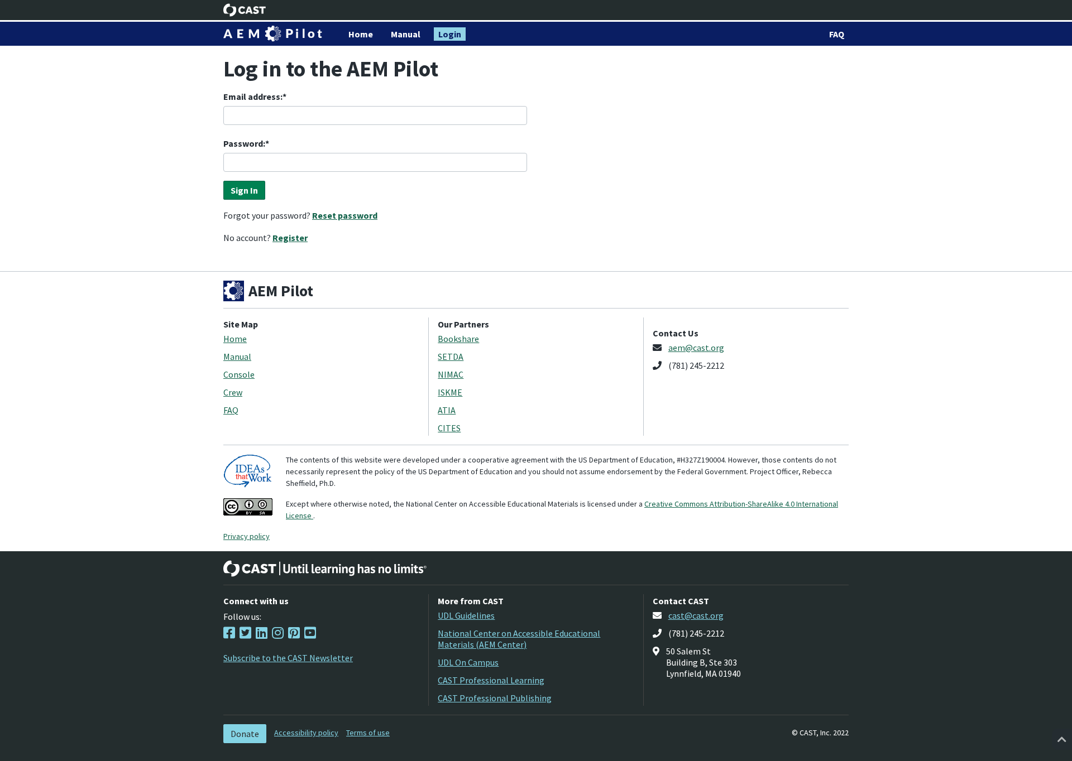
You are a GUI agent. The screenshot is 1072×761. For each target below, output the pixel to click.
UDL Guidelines (466, 615)
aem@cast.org (696, 347)
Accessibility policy (306, 733)
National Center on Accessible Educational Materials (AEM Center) (519, 639)
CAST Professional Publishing (495, 698)
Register (290, 237)
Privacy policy (246, 536)
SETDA (450, 356)
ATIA (447, 410)
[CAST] (244, 10)
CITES (449, 428)
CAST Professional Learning (491, 680)
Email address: (253, 96)
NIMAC (450, 374)
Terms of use (368, 733)
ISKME (450, 392)
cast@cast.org (696, 615)
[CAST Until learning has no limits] (325, 568)
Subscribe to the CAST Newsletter (288, 657)
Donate (245, 733)
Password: (244, 143)
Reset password (344, 215)
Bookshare (458, 338)
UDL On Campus (468, 662)
